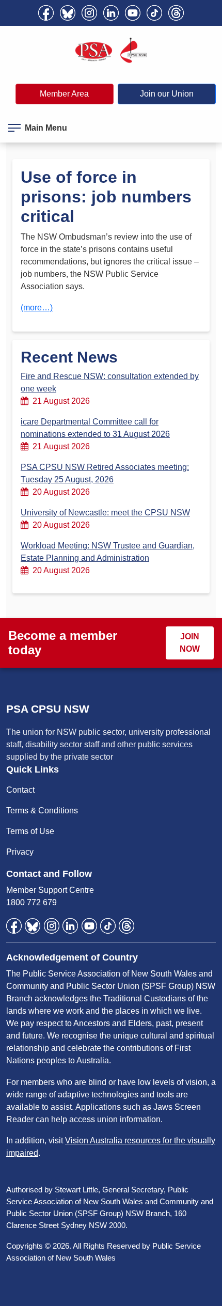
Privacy (20, 851)
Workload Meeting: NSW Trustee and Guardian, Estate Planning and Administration (108, 551)
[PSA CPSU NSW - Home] (111, 50)
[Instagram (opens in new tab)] (89, 13)
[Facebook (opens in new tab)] (46, 13)
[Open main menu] (14, 126)
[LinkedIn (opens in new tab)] (111, 13)
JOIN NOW (190, 642)
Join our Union (167, 93)
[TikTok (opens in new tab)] (154, 13)
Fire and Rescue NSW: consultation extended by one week (110, 382)
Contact (20, 789)
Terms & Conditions (42, 810)
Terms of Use (30, 831)
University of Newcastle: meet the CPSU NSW (105, 512)
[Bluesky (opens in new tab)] (67, 13)
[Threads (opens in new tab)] (176, 13)
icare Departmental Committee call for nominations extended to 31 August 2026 (95, 427)
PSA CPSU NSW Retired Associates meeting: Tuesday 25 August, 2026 (105, 473)
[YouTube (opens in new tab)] (132, 13)
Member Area (64, 93)
